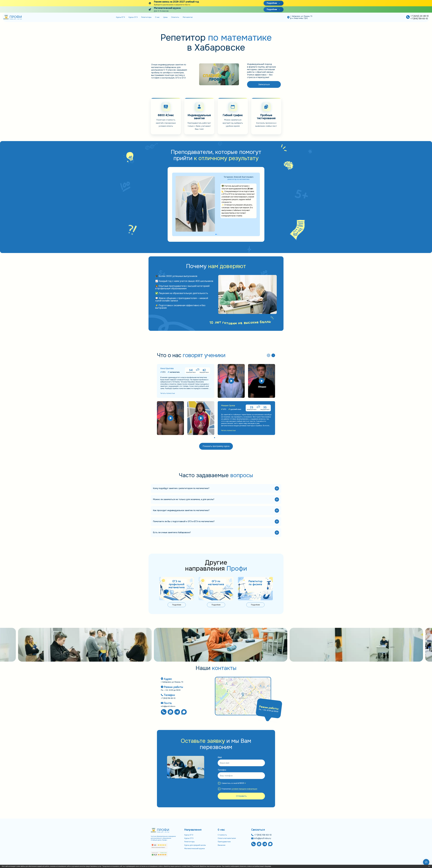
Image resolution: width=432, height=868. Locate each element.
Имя (220, 757)
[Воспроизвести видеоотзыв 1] (231, 381)
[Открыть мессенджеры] (426, 862)
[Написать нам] (170, 712)
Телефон (222, 770)
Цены (165, 17)
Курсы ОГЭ (133, 17)
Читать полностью (167, 393)
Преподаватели (224, 842)
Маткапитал (188, 17)
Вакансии (221, 845)
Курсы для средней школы (195, 845)
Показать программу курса (216, 446)
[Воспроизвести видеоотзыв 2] (261, 381)
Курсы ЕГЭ (120, 17)
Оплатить (175, 17)
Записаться (264, 84)
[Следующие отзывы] (273, 355)
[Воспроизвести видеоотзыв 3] (170, 418)
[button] (217, 234)
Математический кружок (194, 848)
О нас (157, 17)
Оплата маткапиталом (227, 838)
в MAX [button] (241, 783)
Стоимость (222, 835)
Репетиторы (146, 17)
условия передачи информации (244, 789)
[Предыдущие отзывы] (268, 355)
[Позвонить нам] (408, 17)
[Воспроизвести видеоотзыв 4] (201, 418)
